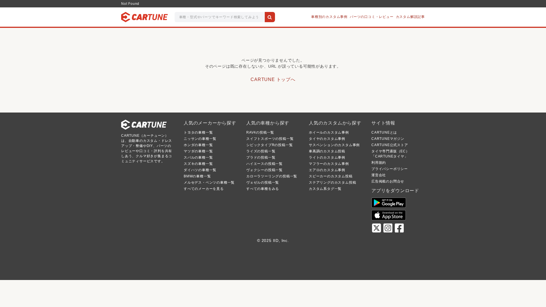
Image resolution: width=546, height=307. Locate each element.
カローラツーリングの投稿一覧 (271, 176)
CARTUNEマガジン (387, 139)
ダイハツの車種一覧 (200, 170)
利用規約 (378, 163)
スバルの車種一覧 (198, 157)
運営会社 (378, 175)
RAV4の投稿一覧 (260, 132)
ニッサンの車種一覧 (200, 139)
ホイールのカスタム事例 (329, 132)
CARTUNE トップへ (273, 79)
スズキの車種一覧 (198, 164)
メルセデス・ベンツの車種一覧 (209, 182)
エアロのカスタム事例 (327, 170)
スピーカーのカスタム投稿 (331, 176)
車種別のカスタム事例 (329, 17)
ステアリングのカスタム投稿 (332, 182)
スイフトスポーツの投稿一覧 (269, 139)
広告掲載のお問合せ (387, 181)
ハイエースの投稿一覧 (264, 164)
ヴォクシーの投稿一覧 (264, 170)
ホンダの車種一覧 (198, 145)
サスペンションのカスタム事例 (334, 145)
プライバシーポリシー (389, 169)
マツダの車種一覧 (198, 151)
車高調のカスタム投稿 (327, 151)
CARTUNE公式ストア (389, 145)
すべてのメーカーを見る (204, 189)
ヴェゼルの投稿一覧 (262, 182)
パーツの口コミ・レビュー (372, 17)
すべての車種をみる (262, 189)
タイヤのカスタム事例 (327, 139)
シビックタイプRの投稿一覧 (269, 145)
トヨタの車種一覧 (198, 132)
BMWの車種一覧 (197, 176)
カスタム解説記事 (410, 17)
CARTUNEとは (384, 132)
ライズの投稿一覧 (260, 151)
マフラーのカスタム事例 (329, 164)
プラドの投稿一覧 (260, 157)
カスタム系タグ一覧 (325, 189)
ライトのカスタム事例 (327, 157)
